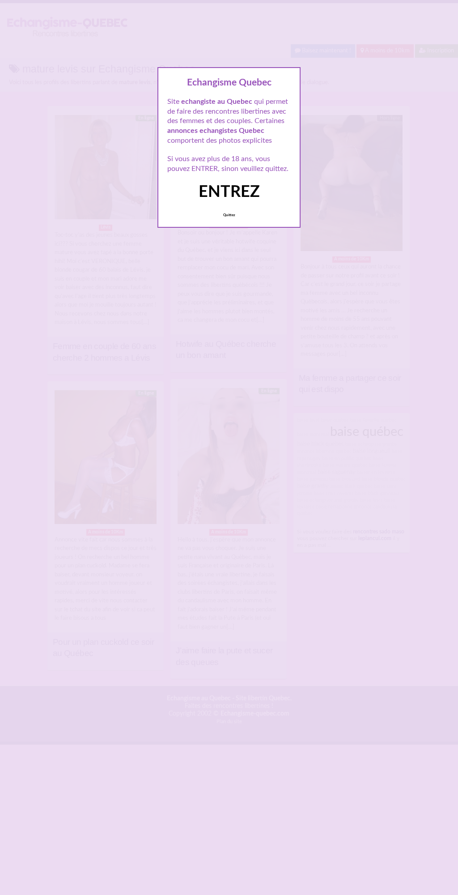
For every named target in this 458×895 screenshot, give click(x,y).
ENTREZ (229, 192)
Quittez (229, 215)
